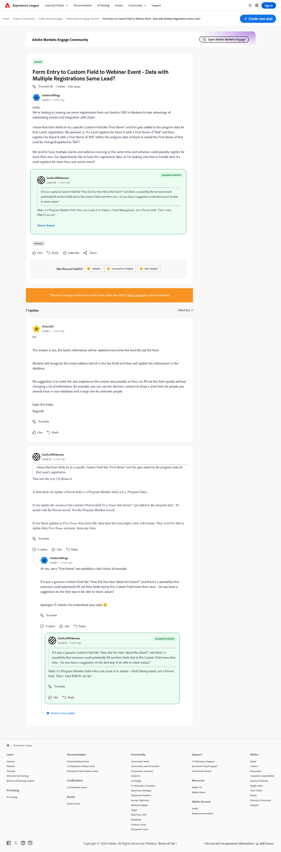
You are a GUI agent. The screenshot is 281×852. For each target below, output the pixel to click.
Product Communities (24, 18)
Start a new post (136, 295)
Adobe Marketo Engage (51, 18)
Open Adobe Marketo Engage (227, 39)
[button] (258, 19)
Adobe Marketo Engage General (82, 18)
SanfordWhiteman (58, 178)
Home (6, 18)
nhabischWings (51, 95)
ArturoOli (47, 326)
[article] (108, 380)
